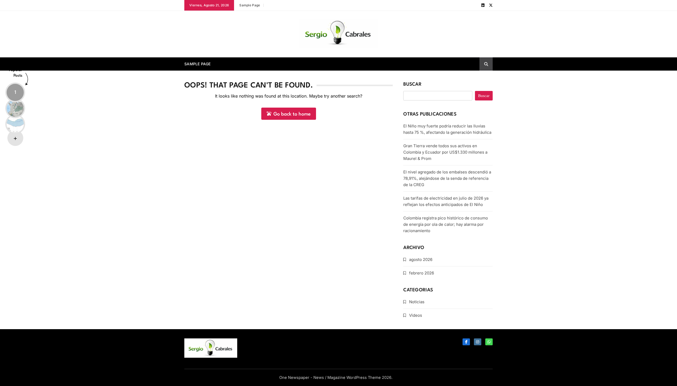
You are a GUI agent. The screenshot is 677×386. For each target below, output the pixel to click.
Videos (415, 315)
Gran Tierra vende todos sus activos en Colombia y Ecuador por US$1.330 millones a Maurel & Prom (445, 152)
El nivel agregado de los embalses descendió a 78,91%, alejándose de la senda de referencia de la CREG (447, 178)
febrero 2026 (421, 272)
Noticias (416, 301)
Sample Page (249, 5)
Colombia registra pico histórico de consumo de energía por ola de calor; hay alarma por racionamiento (445, 224)
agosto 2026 (420, 259)
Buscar (412, 84)
